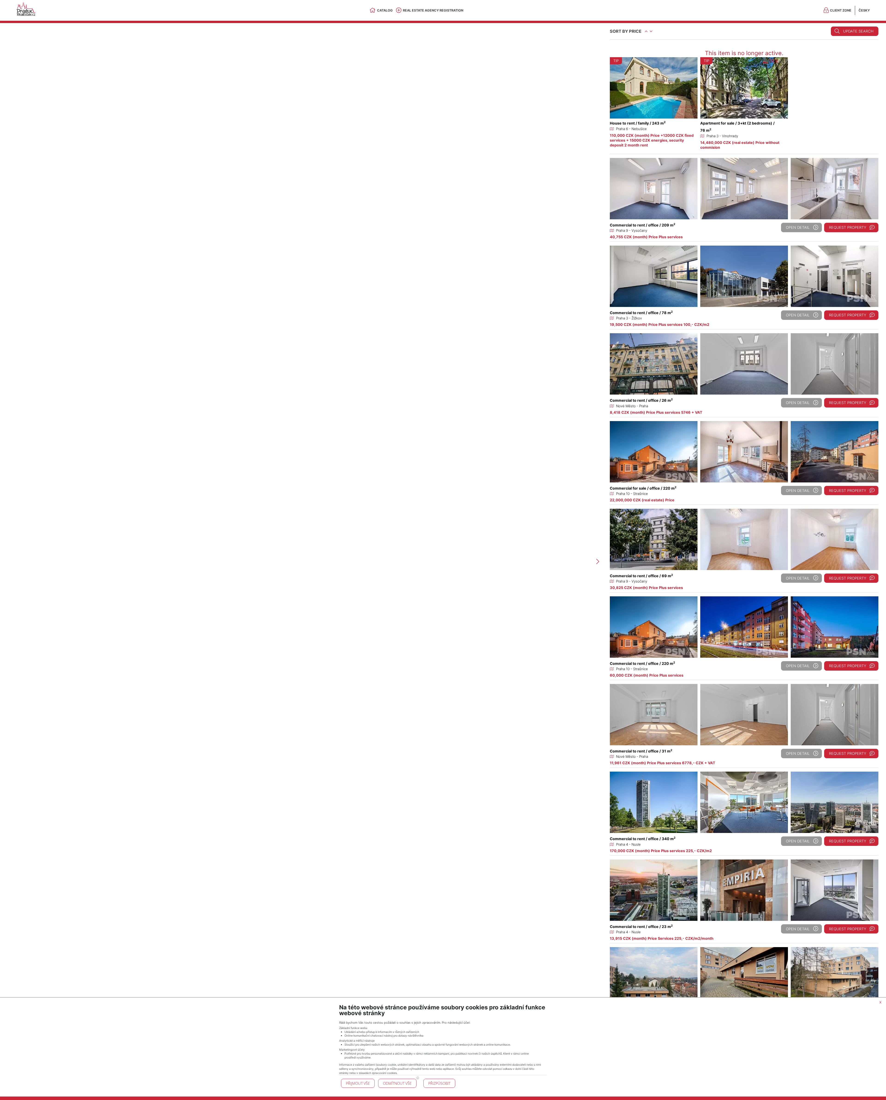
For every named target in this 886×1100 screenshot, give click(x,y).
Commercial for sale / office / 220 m (643, 488)
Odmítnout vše (397, 1083)
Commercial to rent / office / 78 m (641, 312)
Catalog (385, 10)
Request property (847, 227)
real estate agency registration (433, 10)
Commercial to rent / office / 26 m (641, 400)
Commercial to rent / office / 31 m (641, 751)
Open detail (798, 227)
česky (864, 10)
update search (858, 31)
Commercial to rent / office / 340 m (643, 838)
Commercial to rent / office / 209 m (642, 225)
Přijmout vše (358, 1083)
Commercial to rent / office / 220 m (642, 663)
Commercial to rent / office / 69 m (641, 576)
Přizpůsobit (439, 1083)
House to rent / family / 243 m (638, 123)
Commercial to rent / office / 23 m (641, 926)
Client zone (840, 10)
